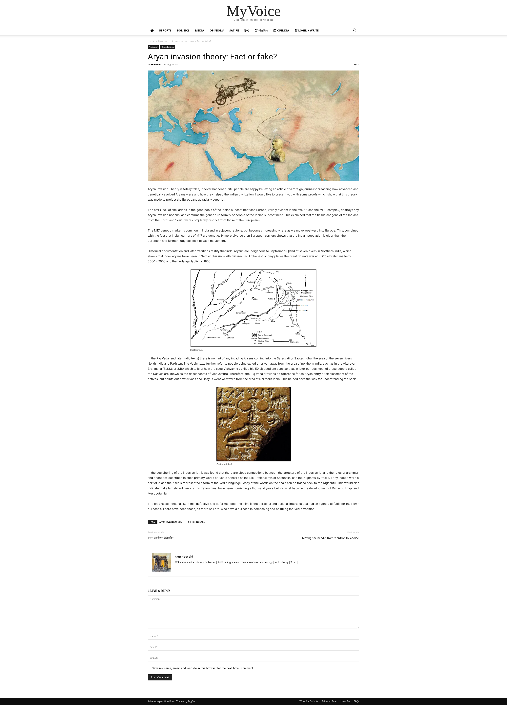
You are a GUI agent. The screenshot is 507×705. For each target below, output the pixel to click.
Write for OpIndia (308, 701)
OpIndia (282, 30)
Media (199, 30)
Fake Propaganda (196, 521)
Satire (234, 30)
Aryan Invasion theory (170, 521)
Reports (165, 30)
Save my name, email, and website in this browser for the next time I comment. (203, 668)
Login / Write (308, 30)
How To (345, 701)
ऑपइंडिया (262, 30)
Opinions (217, 30)
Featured (163, 41)
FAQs (356, 701)
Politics (183, 30)
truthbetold (154, 64)
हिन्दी (246, 30)
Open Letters (167, 47)
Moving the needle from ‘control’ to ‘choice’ (330, 538)
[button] (354, 31)
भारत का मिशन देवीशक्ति (160, 538)
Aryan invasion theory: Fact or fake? (212, 56)
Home (151, 41)
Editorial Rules (330, 701)
